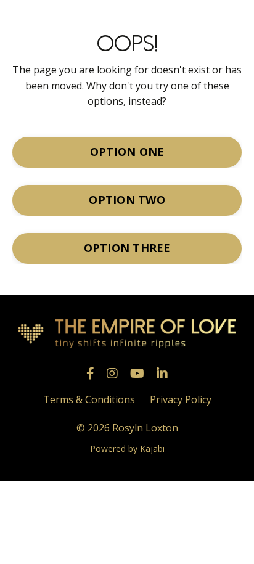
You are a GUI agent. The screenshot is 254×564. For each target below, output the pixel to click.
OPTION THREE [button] (127, 247)
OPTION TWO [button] (127, 199)
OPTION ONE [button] (127, 151)
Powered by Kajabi (127, 448)
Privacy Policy (180, 399)
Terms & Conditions (89, 399)
